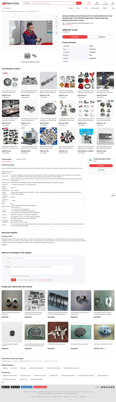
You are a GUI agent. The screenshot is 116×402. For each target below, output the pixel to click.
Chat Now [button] (103, 37)
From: (8, 258)
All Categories (7, 8)
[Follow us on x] (104, 387)
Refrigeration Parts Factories (10, 375)
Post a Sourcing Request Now (45, 280)
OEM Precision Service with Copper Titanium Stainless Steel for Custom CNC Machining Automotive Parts (29, 119)
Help (86, 8)
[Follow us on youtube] (109, 387)
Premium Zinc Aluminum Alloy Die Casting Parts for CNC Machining (48, 119)
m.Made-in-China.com (61, 393)
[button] (74, 3)
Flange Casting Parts (103, 375)
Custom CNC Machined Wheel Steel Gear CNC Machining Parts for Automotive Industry (29, 92)
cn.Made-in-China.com (73, 393)
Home (3, 11)
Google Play (15, 387)
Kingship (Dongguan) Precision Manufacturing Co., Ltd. (79, 23)
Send (13, 280)
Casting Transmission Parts (68, 375)
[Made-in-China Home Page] (10, 3)
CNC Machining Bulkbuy (36, 379)
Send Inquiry (75, 37)
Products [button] (26, 3)
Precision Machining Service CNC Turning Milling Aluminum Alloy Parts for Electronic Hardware (67, 119)
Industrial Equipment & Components (15, 11)
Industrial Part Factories (40, 375)
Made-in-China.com (51, 393)
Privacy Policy (82, 396)
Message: (8, 266)
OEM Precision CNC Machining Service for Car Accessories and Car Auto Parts (10, 147)
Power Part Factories (25, 375)
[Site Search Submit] (79, 3)
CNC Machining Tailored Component (56, 344)
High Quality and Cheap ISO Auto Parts (103, 344)
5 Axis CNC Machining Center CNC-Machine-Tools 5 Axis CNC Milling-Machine (29, 147)
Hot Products (26, 391)
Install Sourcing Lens (41, 387)
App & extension (95, 8)
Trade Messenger (27, 387)
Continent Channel (76, 391)
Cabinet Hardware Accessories (71, 368)
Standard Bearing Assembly (53, 368)
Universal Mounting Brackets (36, 368)
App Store (5, 387)
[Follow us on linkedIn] (113, 387)
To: (9, 262)
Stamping (5, 368)
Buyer (78, 8)
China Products (33, 391)
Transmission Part (53, 375)
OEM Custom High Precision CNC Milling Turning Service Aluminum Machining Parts (48, 92)
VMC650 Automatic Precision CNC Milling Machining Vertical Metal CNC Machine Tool (86, 147)
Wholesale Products (58, 391)
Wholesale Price (67, 391)
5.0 (94, 161)
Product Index (85, 391)
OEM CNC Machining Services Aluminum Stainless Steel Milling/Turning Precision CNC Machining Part (47, 147)
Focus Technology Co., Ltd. (47, 396)
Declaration (74, 396)
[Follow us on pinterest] (111, 387)
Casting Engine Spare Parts (9, 379)
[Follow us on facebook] (102, 387)
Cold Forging (23, 368)
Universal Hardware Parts (32, 11)
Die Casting (13, 368)
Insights (91, 391)
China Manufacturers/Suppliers (45, 391)
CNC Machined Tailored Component (79, 344)
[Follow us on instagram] (107, 387)
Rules (113, 8)
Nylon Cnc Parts (23, 379)
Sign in (112, 4)
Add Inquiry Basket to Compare (31, 62)
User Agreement (66, 396)
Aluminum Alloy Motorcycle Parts (86, 375)
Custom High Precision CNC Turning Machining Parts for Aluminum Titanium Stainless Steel (10, 92)
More (3, 382)
